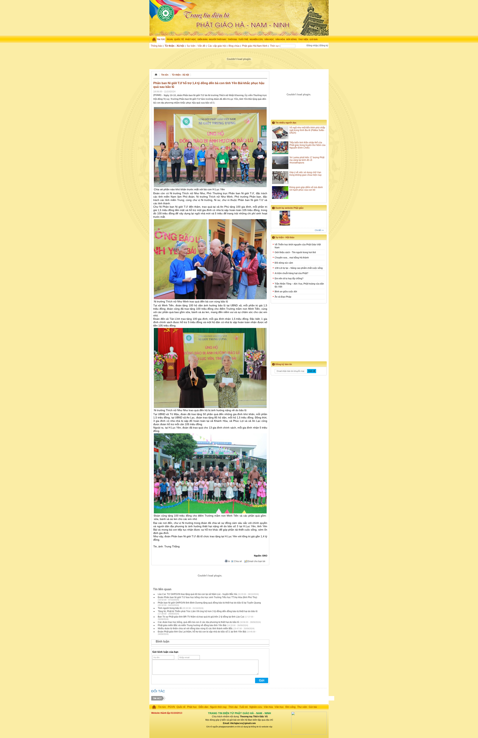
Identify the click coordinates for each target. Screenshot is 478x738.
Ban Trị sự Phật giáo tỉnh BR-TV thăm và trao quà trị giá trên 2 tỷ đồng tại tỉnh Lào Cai (201, 616)
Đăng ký (324, 45)
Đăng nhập (312, 45)
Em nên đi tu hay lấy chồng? (289, 278)
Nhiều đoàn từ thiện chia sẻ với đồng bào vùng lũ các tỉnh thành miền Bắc (195, 628)
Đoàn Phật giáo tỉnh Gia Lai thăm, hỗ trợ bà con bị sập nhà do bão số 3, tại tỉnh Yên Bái (202, 631)
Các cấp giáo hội (217, 45)
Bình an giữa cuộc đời (286, 291)
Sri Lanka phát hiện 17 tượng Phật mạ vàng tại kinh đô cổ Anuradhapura (306, 160)
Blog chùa (234, 45)
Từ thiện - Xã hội (174, 45)
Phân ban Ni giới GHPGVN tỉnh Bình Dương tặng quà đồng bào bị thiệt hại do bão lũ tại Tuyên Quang (209, 602)
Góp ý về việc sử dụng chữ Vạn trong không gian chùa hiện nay (305, 173)
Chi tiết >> (319, 230)
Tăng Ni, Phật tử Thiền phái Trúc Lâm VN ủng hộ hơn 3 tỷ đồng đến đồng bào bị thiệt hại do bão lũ (207, 611)
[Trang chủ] (152, 39)
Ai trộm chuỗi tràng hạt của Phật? (291, 273)
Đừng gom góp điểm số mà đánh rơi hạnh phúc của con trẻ (306, 188)
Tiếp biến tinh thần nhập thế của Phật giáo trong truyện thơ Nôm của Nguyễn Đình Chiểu (307, 145)
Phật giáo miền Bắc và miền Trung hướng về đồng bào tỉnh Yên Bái (192, 625)
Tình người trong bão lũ (170, 608)
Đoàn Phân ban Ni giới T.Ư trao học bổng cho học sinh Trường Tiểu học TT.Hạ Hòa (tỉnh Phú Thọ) (207, 597)
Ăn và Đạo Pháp (283, 296)
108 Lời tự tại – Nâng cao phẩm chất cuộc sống (299, 268)
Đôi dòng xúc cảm (284, 263)
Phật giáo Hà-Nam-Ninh (254, 45)
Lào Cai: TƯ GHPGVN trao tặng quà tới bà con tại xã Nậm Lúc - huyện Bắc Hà (197, 594)
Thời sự (274, 45)
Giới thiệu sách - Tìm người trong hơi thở (295, 252)
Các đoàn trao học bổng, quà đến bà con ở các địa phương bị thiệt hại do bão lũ (198, 622)
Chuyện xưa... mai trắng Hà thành (292, 257)
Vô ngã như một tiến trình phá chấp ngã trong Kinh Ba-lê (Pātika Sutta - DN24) (307, 130)
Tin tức (165, 75)
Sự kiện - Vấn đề (196, 45)
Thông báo (156, 45)
